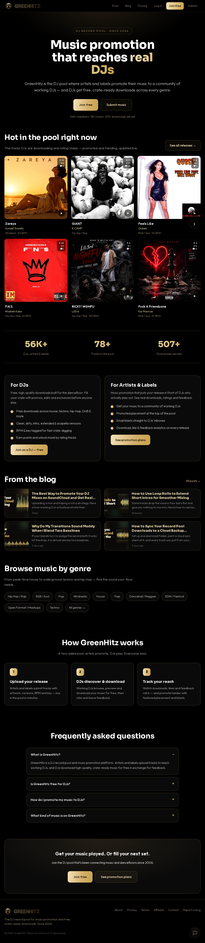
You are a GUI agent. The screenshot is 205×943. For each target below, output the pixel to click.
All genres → (77, 607)
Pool (115, 6)
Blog (128, 6)
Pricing (142, 6)
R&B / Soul (42, 596)
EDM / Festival (174, 596)
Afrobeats (80, 596)
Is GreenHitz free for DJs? (50, 784)
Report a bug (192, 910)
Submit (192, 6)
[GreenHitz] (23, 5)
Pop (61, 596)
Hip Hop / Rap (17, 596)
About (119, 910)
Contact (173, 910)
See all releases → (183, 145)
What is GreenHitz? (45, 754)
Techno (54, 607)
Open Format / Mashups (24, 607)
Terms (145, 910)
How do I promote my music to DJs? (58, 800)
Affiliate (159, 910)
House (100, 596)
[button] (61, 213)
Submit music (116, 105)
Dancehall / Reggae (143, 596)
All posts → (193, 481)
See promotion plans (130, 440)
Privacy (132, 910)
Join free (175, 6)
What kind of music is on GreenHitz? (58, 815)
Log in (158, 6)
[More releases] (194, 224)
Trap (117, 596)
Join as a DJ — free (29, 450)
